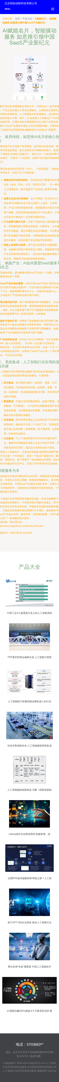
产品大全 (27, 18)
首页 (17, 18)
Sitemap (52, 1071)
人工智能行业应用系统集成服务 (20, 1071)
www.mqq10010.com (34, 1063)
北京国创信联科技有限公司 (41, 1067)
